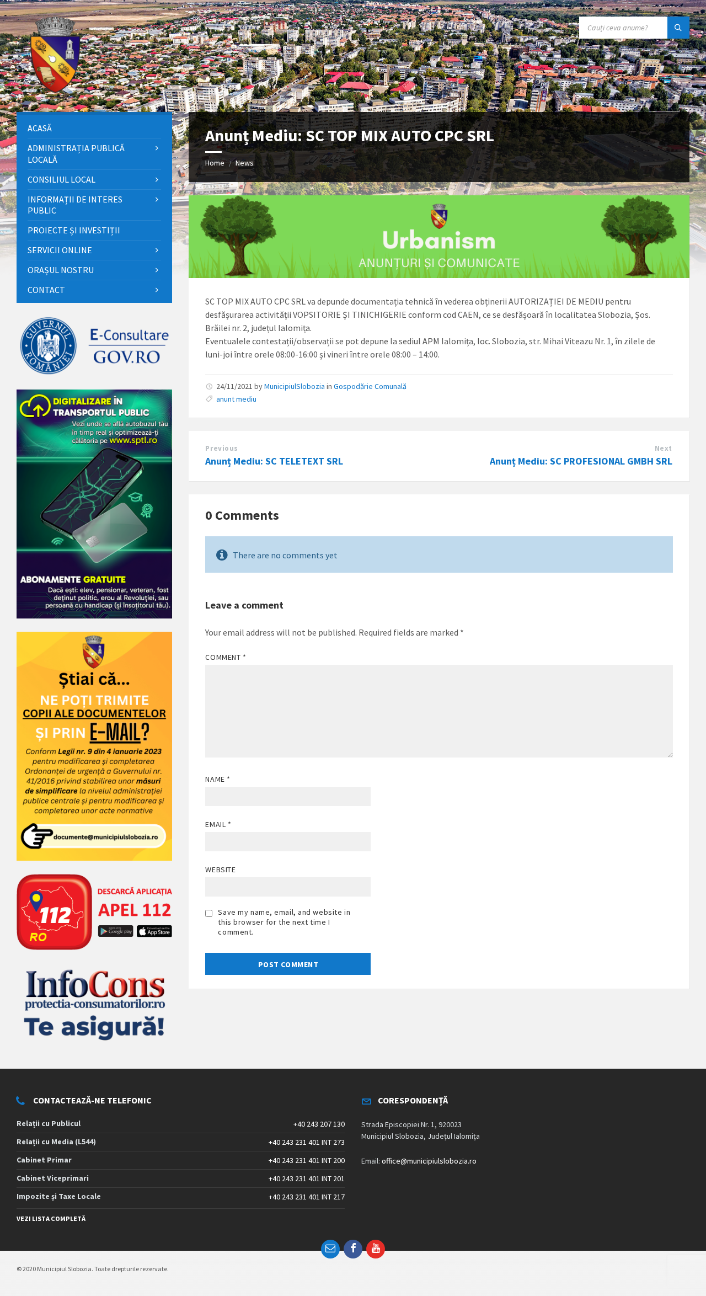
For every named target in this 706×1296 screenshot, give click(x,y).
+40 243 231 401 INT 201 (307, 1178)
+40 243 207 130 (319, 1124)
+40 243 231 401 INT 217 (307, 1197)
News (245, 163)
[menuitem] (94, 128)
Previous (221, 448)
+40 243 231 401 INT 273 (307, 1142)
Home (214, 163)
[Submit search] (678, 28)
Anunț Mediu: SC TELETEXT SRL (274, 461)
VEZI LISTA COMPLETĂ (51, 1218)
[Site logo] (55, 90)
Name (217, 779)
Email (218, 824)
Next (663, 448)
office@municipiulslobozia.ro (429, 1161)
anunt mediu (236, 399)
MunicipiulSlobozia (294, 386)
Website (220, 869)
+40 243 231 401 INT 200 (307, 1160)
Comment (225, 657)
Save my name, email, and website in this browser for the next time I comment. (284, 922)
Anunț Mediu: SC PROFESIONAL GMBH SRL (581, 461)
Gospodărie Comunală (370, 386)
